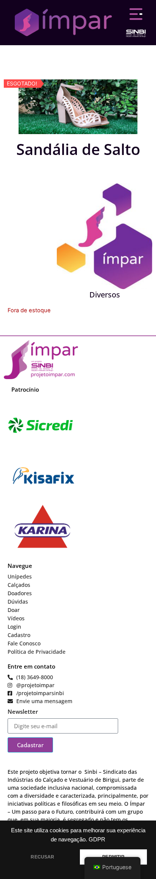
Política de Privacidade (37, 651)
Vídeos (16, 618)
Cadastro (19, 635)
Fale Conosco (24, 643)
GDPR (97, 839)
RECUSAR (42, 857)
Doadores (20, 593)
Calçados (19, 584)
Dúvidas (18, 601)
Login (14, 626)
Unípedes (20, 576)
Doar (14, 609)
